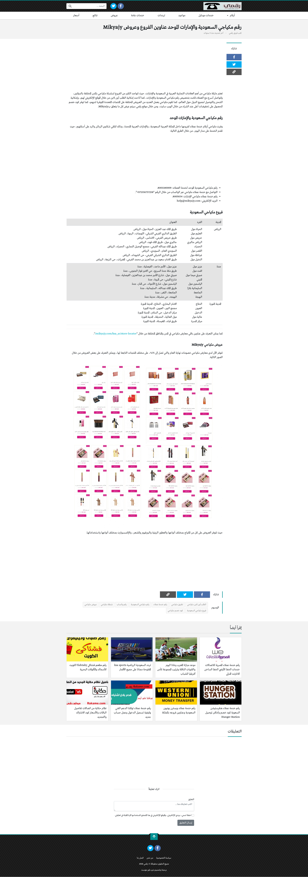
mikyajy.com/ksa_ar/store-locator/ (116, 333)
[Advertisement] (144, 65)
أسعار (76, 15)
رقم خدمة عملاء (160, 604)
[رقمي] (222, 6)
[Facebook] (121, 6)
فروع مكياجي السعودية (196, 610)
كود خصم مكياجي (175, 610)
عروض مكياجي (91, 604)
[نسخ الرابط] (234, 72)
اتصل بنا (140, 858)
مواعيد (181, 15)
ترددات (161, 15)
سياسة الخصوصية (163, 858)
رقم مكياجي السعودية (140, 604)
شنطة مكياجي (107, 604)
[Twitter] (113, 6)
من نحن (150, 858)
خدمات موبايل (206, 15)
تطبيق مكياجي (177, 604)
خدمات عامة (137, 15)
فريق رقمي (233, 33)
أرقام (232, 15)
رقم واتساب (122, 604)
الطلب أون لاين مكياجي (196, 604)
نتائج (95, 15)
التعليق (191, 799)
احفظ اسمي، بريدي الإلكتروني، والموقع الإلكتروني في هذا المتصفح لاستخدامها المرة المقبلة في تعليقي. (153, 815)
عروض (114, 15)
